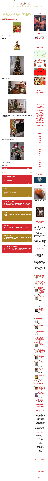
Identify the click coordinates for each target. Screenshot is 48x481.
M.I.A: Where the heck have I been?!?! (42, 333)
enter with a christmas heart (40, 104)
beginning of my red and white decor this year (42, 388)
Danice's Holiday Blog (39, 404)
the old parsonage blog (40, 93)
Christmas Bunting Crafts (41, 310)
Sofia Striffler (6, 235)
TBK (37, 480)
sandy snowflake (40, 108)
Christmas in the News (40, 406)
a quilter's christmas (40, 102)
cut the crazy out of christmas (40, 115)
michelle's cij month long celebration (40, 96)
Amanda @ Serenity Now (7, 201)
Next (31, 172)
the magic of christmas (40, 106)
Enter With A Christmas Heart (40, 374)
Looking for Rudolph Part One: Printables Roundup (42, 351)
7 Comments (5, 168)
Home (18, 172)
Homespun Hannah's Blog (40, 295)
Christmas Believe (40, 361)
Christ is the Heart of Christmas (40, 343)
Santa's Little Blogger (40, 314)
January (41, 302)
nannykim (4, 225)
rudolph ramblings (40, 122)
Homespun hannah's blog (40, 126)
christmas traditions (40, 99)
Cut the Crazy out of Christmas (39, 319)
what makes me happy (40, 127)
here (8, 37)
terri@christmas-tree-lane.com (39, 38)
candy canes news (40, 97)
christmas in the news (40, 91)
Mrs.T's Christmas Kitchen (39, 281)
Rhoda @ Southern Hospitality (9, 246)
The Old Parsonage (40, 403)
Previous (4, 172)
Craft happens (42, 344)
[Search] (43, 44)
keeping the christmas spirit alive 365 (40, 120)
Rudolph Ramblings (40, 349)
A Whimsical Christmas (40, 331)
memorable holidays (40, 100)
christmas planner (40, 113)
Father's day (41, 362)
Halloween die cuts (41, 393)
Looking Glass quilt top (41, 297)
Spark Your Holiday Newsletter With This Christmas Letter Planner (39, 339)
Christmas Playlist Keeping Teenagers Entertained (40, 315)
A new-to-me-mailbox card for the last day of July (42, 283)
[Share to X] (28, 168)
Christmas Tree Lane (18, 480)
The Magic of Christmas (40, 367)
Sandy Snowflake (40, 355)
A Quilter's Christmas (39, 380)
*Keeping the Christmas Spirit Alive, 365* (40, 308)
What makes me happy (40, 275)
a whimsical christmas (40, 112)
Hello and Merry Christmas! (41, 369)
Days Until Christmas (40, 477)
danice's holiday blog (40, 94)
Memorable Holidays (40, 383)
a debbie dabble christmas (40, 124)
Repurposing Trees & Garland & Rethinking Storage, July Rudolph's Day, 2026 (42, 291)
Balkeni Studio (28, 480)
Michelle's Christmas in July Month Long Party (40, 399)
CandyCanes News (40, 392)
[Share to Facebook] (27, 168)
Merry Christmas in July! (42, 376)
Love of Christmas (40, 325)
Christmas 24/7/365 (39, 301)
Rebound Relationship (40, 384)
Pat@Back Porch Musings (8, 176)
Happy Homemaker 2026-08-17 (41, 277)
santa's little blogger (40, 117)
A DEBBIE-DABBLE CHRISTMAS (40, 288)
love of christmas (40, 118)
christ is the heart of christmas (40, 110)
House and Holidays (42, 326)
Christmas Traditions (40, 386)
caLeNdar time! (41, 319)
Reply (29, 183)
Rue (3, 212)
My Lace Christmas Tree (41, 357)
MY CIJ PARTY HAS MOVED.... (40, 400)
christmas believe (40, 107)
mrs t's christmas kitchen (40, 130)
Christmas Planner (40, 337)
